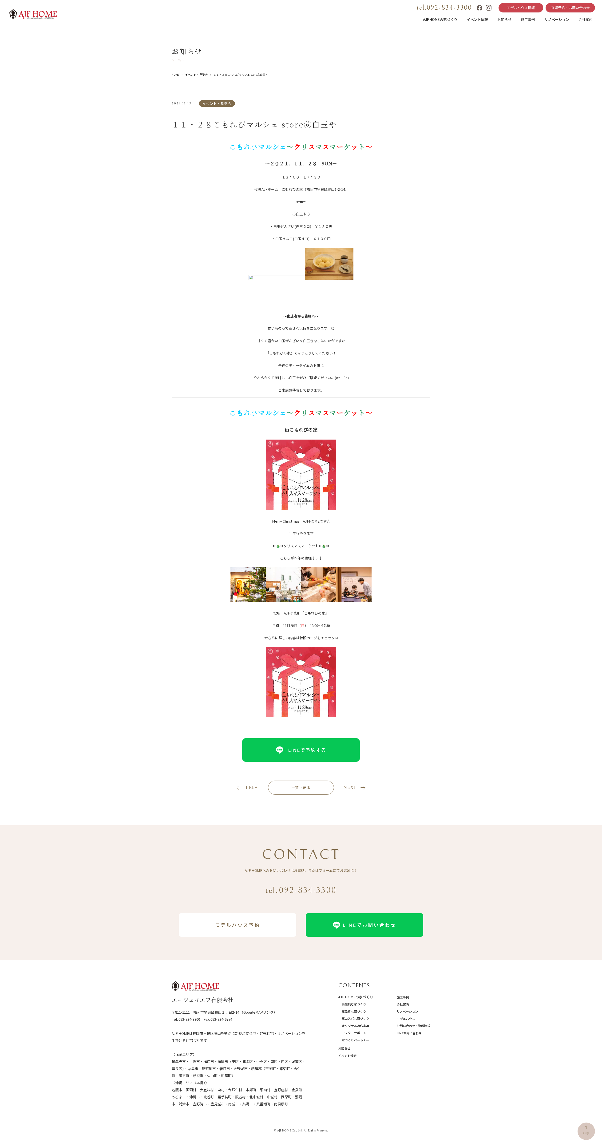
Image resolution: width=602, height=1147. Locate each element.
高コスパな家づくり (355, 1018)
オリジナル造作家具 (355, 1026)
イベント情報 (477, 19)
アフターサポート (354, 1033)
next (349, 787)
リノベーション (556, 19)
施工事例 (528, 19)
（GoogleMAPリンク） (258, 1012)
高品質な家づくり (354, 1011)
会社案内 (585, 19)
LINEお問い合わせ (409, 1033)
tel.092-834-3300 (444, 8)
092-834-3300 (189, 1019)
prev (252, 787)
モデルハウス (406, 1018)
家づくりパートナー (355, 1040)
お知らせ (504, 19)
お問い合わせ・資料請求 (413, 1026)
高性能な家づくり (354, 1004)
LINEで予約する (307, 749)
